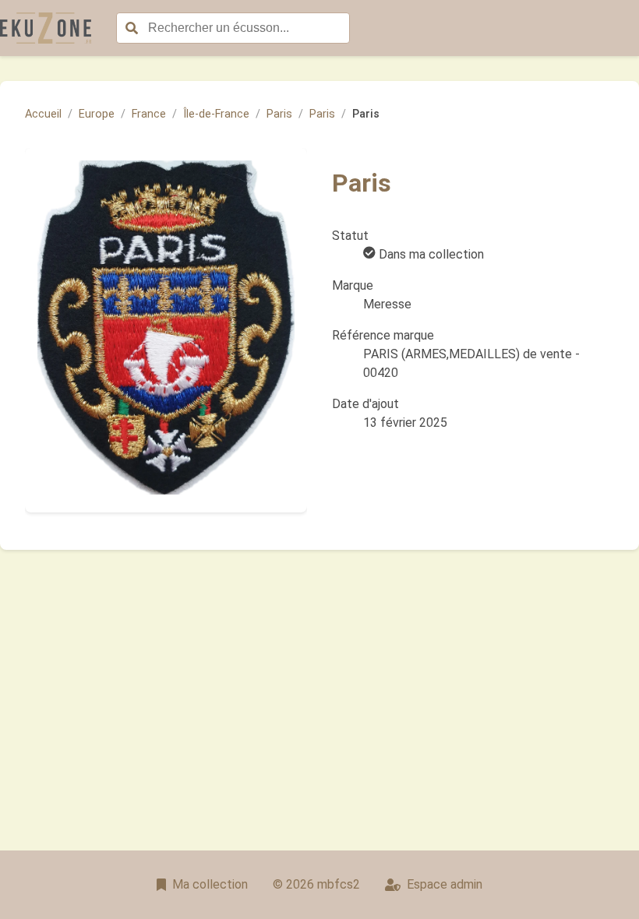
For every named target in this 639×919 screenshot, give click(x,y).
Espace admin (444, 884)
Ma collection (210, 884)
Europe (97, 114)
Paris (279, 114)
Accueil (43, 114)
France (149, 114)
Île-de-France (216, 114)
